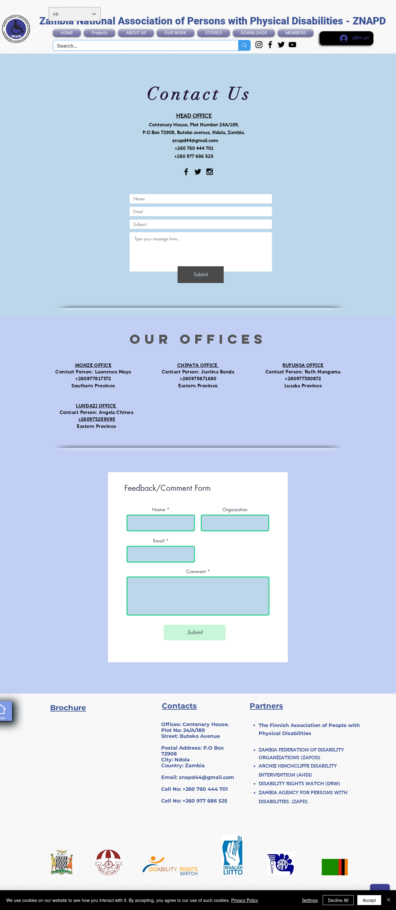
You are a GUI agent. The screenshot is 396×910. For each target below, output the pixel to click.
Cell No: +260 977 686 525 (194, 801)
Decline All (338, 900)
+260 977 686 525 (193, 156)
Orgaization (235, 509)
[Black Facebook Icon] (186, 171)
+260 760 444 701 (193, 148)
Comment (196, 571)
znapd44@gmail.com (195, 140)
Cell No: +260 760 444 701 (194, 789)
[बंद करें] (388, 900)
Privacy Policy (244, 900)
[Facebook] (270, 44)
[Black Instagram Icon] (209, 171)
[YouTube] (292, 44)
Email (158, 540)
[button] (136, 33)
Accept (369, 900)
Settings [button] (310, 900)
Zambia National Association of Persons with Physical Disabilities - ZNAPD (212, 21)
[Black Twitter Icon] (197, 171)
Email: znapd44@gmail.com (197, 777)
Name (158, 509)
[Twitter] (281, 44)
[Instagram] (259, 44)
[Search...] (244, 45)
